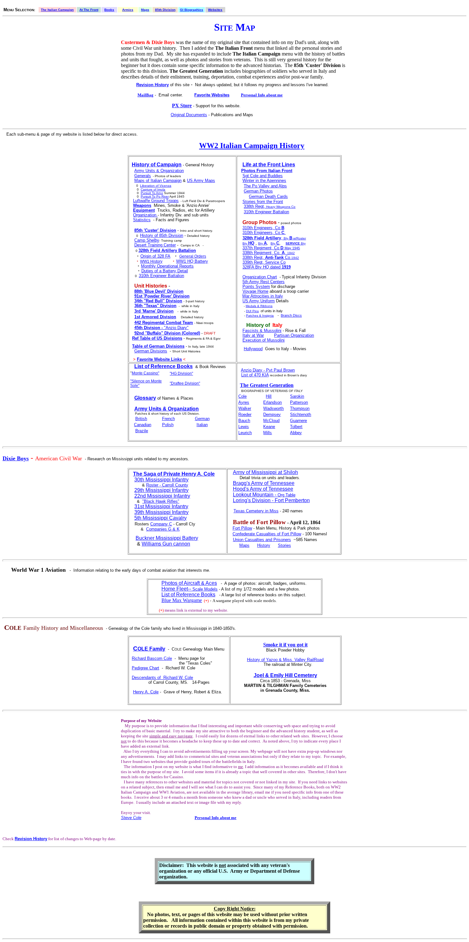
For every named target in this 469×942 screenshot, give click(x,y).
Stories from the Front (262, 201)
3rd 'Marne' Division (154, 311)
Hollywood (253, 348)
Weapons (142, 205)
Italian (202, 424)
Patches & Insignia (260, 315)
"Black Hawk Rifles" (160, 501)
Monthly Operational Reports (167, 266)
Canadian (142, 424)
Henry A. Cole (146, 692)
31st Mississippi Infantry (161, 506)
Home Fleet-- (189, 589)
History (263, 545)
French (168, 418)
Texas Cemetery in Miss (256, 511)
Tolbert (296, 426)
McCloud (271, 420)
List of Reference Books (163, 366)
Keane (269, 426)
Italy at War (253, 335)
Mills (267, 432)
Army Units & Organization (159, 170)
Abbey (296, 432)
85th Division (165, 9)
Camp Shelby (146, 240)
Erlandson (272, 402)
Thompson (299, 408)
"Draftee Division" (185, 383)
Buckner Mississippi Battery (167, 538)
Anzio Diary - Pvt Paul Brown (268, 370)
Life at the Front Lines (268, 164)
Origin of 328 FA (155, 256)
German (202, 418)
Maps (145, 9)
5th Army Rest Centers (263, 281)
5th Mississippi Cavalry (160, 518)
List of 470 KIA (255, 375)
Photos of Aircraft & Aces (189, 583)
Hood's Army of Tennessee (263, 489)
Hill (269, 396)
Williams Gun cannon (166, 543)
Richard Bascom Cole (152, 658)
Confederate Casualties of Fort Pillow (267, 533)
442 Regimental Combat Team (163, 322)
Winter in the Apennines (264, 180)
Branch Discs (291, 315)
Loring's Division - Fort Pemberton (271, 500)
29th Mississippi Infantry (161, 490)
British (141, 418)
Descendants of (147, 677)
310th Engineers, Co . (264, 232)
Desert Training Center (155, 245)
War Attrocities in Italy (262, 296)
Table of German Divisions (158, 346)
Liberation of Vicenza (155, 185)
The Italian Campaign (57, 9)
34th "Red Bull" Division (158, 300)
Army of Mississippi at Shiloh (265, 472)
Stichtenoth (300, 414)
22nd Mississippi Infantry (162, 496)
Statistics (142, 219)
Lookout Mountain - (264, 494)
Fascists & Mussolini (261, 330)
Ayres (243, 402)
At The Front (88, 9)
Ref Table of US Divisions (157, 338)
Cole (242, 396)
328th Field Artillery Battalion (167, 250)
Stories (284, 545)
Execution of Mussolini (263, 340)
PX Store (182, 105)
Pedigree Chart (145, 668)
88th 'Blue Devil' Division (158, 291)
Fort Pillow (242, 528)
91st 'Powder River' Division (162, 296)
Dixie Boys (16, 458)
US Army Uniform (258, 300)
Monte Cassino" (145, 373)
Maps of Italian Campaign (158, 180)
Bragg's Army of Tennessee (263, 483)
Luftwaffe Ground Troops (156, 200)
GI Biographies (191, 9)
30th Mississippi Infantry (161, 479)
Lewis (243, 426)
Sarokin (297, 396)
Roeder (244, 414)
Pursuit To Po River (155, 196)
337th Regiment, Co (271, 247)
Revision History (152, 84)
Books (109, 9)
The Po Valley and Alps (265, 186)
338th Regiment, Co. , (264, 252)
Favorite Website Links (159, 359)
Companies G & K (163, 529)
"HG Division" (181, 373)
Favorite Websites (211, 95)
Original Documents (189, 114)
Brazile (141, 430)
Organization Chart (259, 277)
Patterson (299, 402)
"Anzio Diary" (161, 327)
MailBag (145, 95)
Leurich (245, 432)
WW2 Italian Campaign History (251, 145)
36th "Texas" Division (155, 305)
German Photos (258, 191)
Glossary (145, 398)
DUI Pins (252, 311)
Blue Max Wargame (181, 600)
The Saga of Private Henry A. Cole (174, 474)
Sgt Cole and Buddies (262, 175)
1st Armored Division (155, 316)
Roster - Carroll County (167, 485)
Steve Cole (131, 817)
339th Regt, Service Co (264, 262)
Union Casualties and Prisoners (262, 539)
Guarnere (298, 420)
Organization (145, 215)
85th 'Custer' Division (155, 230)
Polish (168, 424)
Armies (127, 9)
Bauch (244, 420)
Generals (142, 175)
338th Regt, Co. (266, 257)
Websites (215, 9)
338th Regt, (254, 206)
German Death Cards (268, 196)
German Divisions (150, 351)
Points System (256, 286)
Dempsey (272, 414)
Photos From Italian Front (266, 170)
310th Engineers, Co (263, 227)
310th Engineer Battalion (161, 275)
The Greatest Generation (267, 385)
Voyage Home (255, 291)
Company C (161, 524)
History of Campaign (157, 164)
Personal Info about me (262, 95)
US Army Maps (201, 180)
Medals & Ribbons (259, 306)
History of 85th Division (161, 235)
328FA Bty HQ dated (266, 267)
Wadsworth (273, 408)
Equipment (144, 210)
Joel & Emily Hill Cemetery (285, 675)
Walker (244, 408)
